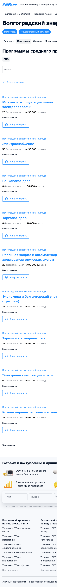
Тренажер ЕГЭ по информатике (11, 559)
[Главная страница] (9, 4)
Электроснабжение (18, 144)
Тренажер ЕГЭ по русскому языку (17, 530)
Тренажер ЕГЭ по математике (11, 538)
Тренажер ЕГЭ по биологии (17, 552)
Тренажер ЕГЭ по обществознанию (11, 546)
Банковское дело (16, 181)
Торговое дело (14, 218)
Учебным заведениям (14, 581)
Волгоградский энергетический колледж (24, 97)
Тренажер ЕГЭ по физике (15, 565)
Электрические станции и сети (27, 375)
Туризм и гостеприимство (23, 338)
